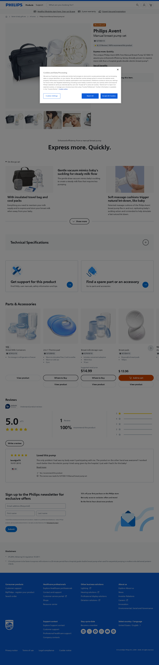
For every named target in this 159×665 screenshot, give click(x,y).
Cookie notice (63, 89)
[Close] (118, 69)
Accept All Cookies (109, 96)
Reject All (90, 96)
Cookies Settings (52, 96)
